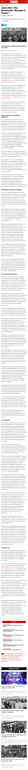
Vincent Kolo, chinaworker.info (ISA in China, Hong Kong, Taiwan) (13, 20)
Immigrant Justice (7, 639)
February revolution (11, 80)
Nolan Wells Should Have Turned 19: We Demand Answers (13, 626)
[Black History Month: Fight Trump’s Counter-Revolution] (14, 702)
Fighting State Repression (8, 629)
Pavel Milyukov (12, 658)
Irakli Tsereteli (11, 655)
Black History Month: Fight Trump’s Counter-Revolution (12, 711)
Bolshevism (4, 655)
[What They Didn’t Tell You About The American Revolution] (14, 678)
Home (2, 5)
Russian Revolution (9, 68)
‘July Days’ (5, 565)
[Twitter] (5, 25)
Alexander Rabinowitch (19, 653)
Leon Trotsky (12, 97)
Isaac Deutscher (19, 655)
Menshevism (17, 656)
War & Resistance (6, 648)
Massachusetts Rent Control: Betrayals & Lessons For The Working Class (13, 636)
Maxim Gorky (11, 656)
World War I (4, 661)
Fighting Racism (6, 624)
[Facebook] (2, 25)
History (6, 5)
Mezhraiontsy (4, 658)
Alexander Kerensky (9, 653)
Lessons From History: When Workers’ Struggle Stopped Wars (13, 735)
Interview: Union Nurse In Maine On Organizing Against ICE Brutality (12, 641)
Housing (4, 634)
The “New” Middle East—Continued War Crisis (12, 649)
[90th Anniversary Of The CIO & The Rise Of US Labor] (14, 751)
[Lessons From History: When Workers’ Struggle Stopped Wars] (14, 727)
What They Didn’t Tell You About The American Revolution (13, 687)
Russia (17, 658)
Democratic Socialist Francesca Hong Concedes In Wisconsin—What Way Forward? (13, 645)
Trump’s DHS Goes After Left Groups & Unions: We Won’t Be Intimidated (13, 631)
